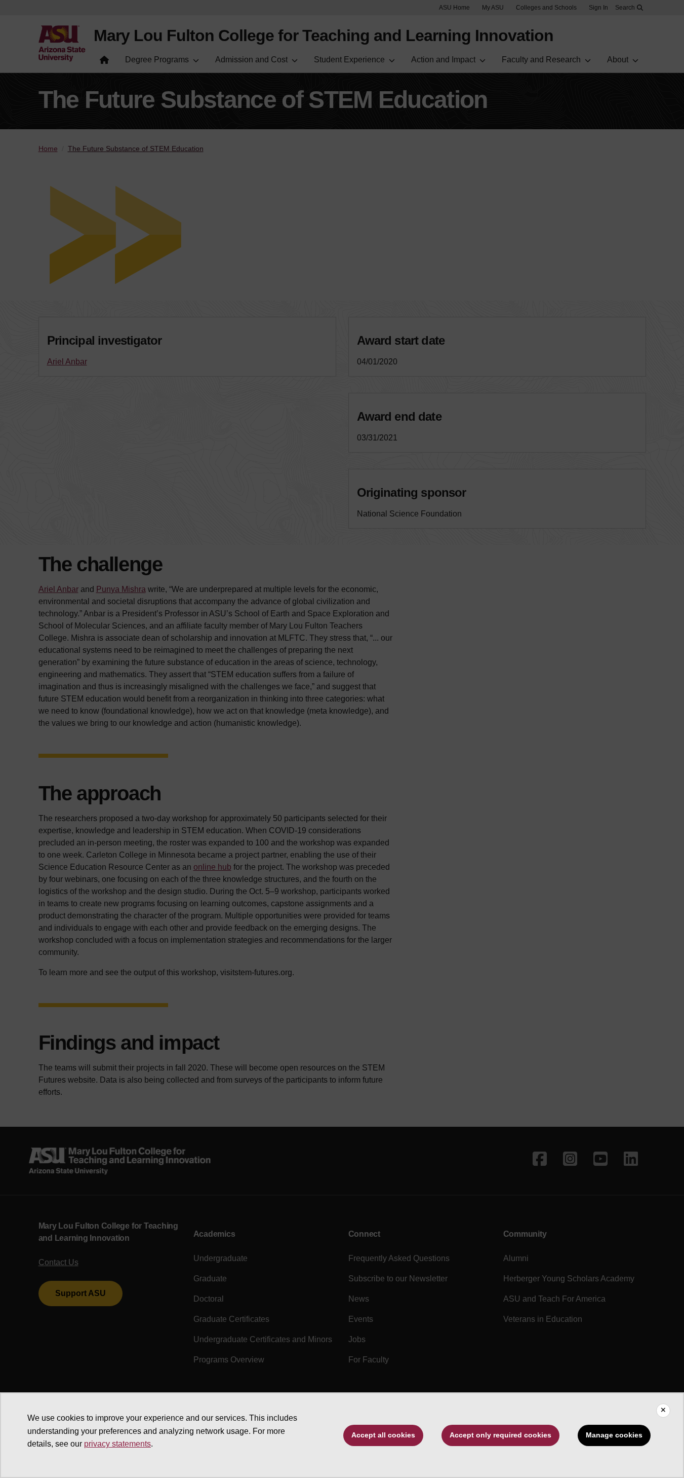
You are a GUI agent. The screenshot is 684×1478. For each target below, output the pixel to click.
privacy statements (117, 1443)
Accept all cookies (383, 1435)
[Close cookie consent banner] (663, 1410)
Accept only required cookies (500, 1435)
